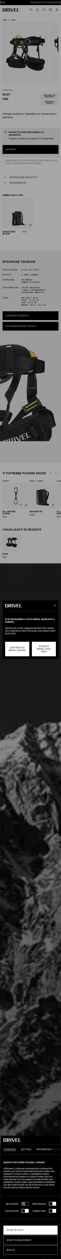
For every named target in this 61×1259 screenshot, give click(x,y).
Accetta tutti (15, 1230)
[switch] (52, 1204)
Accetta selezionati (19, 1240)
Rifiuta (11, 1250)
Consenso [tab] (9, 1149)
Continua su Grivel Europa (17, 649)
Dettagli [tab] (26, 1149)
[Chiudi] (54, 606)
